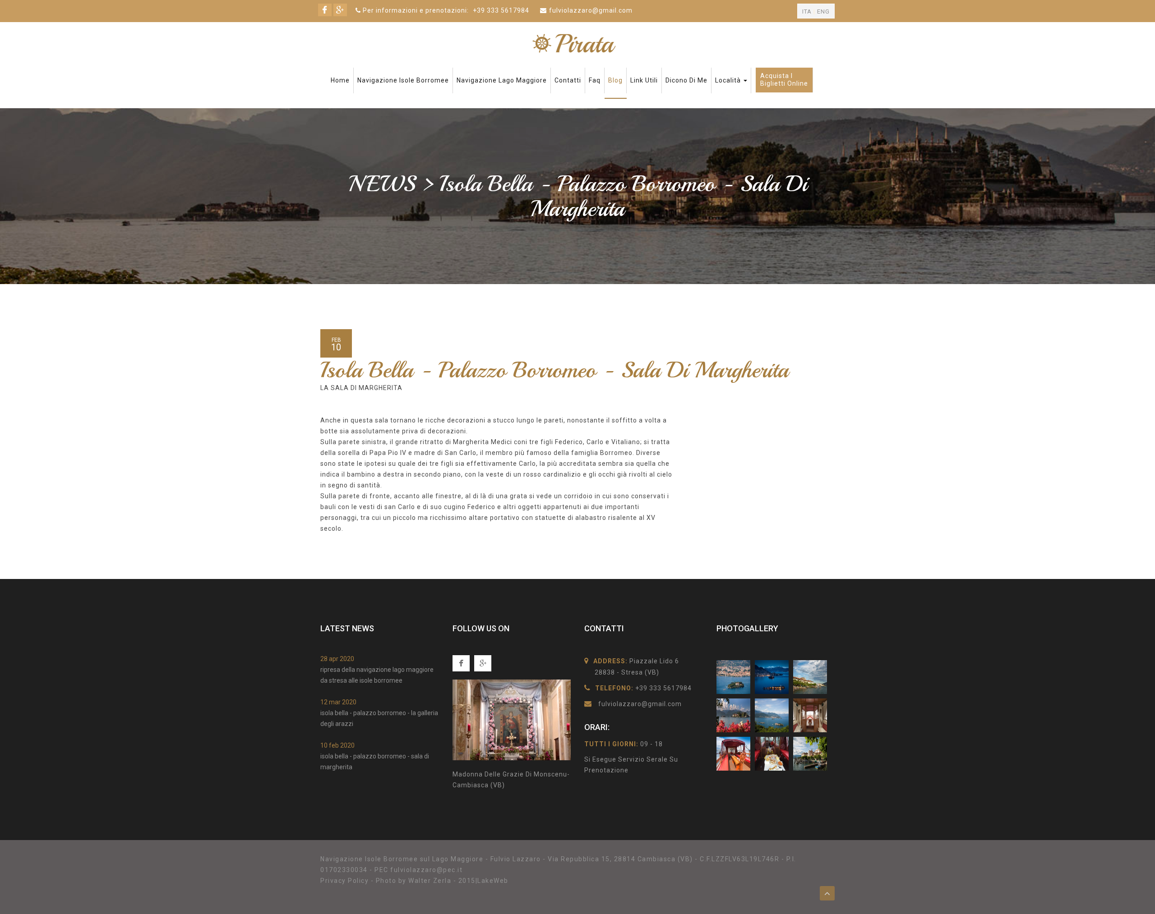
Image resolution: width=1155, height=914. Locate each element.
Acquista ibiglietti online (784, 79)
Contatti (567, 80)
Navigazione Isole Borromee (403, 80)
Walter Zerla (429, 880)
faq (595, 80)
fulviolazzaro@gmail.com (591, 10)
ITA (807, 11)
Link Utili (644, 80)
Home (340, 80)
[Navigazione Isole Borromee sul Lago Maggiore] (577, 42)
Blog (615, 80)
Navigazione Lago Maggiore (502, 80)
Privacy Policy (344, 880)
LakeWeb (492, 880)
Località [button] (729, 80)
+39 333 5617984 (501, 10)
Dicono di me (686, 80)
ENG (823, 11)
